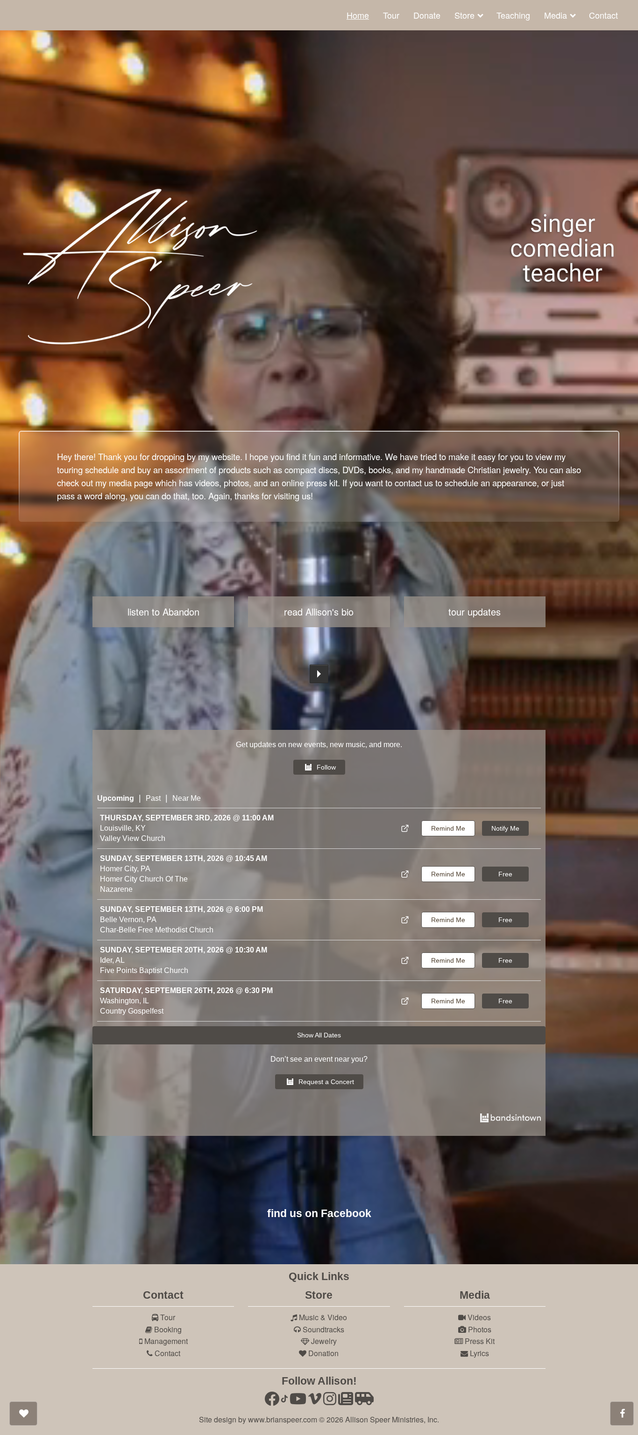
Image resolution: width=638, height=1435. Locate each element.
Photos (478, 1329)
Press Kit (479, 1341)
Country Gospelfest (131, 1011)
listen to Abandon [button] (163, 611)
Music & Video (322, 1317)
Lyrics (478, 1353)
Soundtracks (322, 1329)
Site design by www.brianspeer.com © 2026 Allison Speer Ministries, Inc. (319, 1419)
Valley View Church (132, 838)
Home (358, 15)
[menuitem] (358, 15)
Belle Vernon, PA (128, 920)
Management (165, 1341)
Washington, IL (124, 1001)
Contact (603, 15)
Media (555, 15)
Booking (167, 1329)
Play (319, 674)
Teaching (513, 15)
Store (464, 15)
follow (326, 767)
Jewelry (323, 1341)
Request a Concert (326, 1081)
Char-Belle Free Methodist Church (156, 930)
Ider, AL (112, 960)
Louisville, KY (123, 828)
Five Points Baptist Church (144, 970)
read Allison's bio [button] (319, 611)
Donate (426, 15)
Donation (322, 1353)
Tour (391, 15)
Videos (478, 1317)
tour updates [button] (474, 611)
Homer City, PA (125, 869)
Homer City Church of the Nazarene (144, 884)
